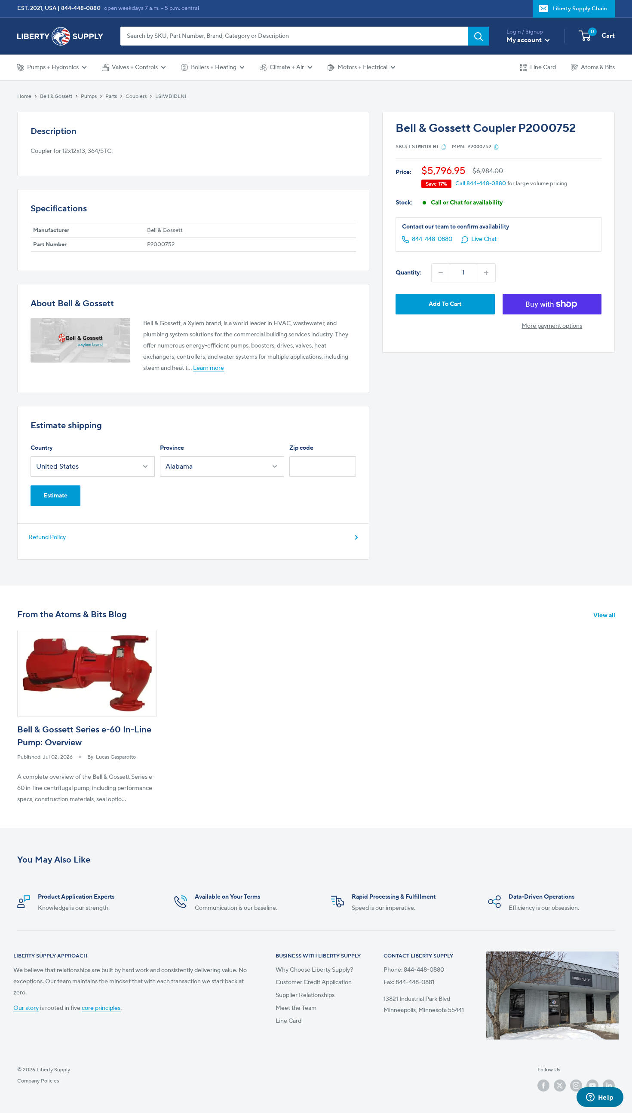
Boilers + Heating (213, 67)
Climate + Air (287, 67)
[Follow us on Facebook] (543, 1085)
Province (172, 448)
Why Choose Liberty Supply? (314, 970)
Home (24, 96)
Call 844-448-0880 (480, 183)
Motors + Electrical (362, 67)
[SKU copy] (444, 147)
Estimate (55, 496)
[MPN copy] (496, 147)
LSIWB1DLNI (171, 96)
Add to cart (445, 304)
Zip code (301, 448)
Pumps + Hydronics (53, 67)
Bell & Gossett (56, 96)
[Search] (478, 36)
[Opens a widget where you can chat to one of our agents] (599, 1098)
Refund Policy (47, 537)
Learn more (208, 368)
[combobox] (294, 36)
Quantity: (408, 273)
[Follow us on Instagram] (576, 1085)
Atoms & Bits (598, 67)
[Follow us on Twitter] (560, 1085)
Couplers (136, 96)
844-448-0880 (81, 8)
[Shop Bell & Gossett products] (80, 340)
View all (605, 615)
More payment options (552, 326)
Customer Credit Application (314, 982)
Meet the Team (296, 1008)
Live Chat (484, 240)
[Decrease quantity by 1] (441, 273)
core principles (101, 1008)
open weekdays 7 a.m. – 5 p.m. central (151, 8)
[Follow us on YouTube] (592, 1085)
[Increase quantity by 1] (486, 273)
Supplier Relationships (305, 995)
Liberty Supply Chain (580, 8)
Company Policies (38, 1080)
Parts (111, 96)
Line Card (543, 67)
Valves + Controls (135, 67)
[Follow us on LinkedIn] (609, 1085)
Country (41, 448)
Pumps (89, 96)
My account (524, 40)
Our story (26, 1008)
